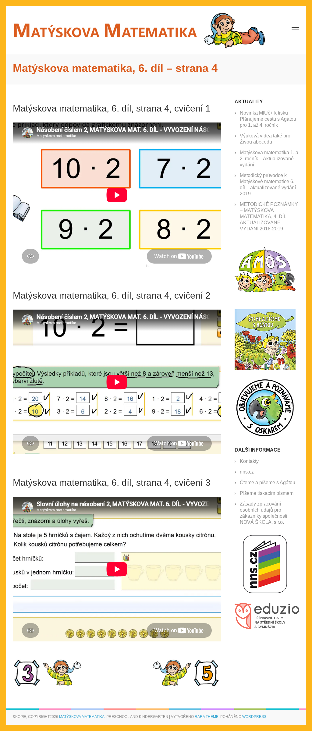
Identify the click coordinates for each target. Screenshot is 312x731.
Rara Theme (206, 717)
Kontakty (249, 461)
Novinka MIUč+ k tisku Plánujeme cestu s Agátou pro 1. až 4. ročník (268, 119)
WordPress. (254, 717)
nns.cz (247, 471)
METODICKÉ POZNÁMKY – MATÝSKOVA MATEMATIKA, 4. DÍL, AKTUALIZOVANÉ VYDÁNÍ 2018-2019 (269, 216)
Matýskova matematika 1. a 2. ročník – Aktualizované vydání (269, 158)
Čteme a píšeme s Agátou (267, 482)
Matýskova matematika (82, 717)
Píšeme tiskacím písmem (266, 493)
